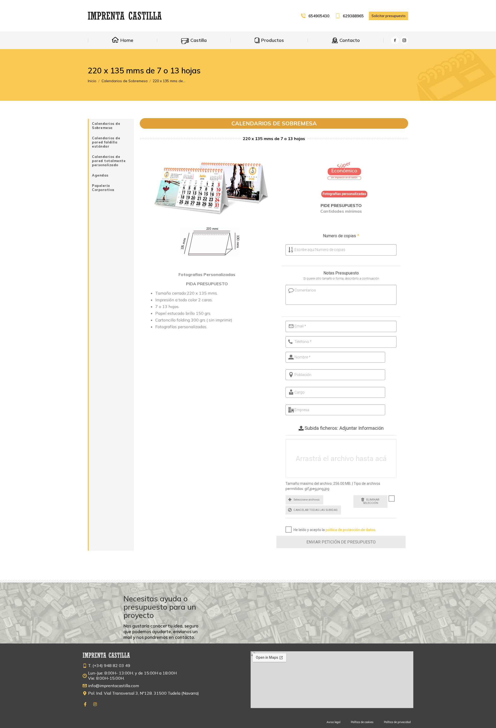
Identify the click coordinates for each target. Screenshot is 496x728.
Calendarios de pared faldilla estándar (106, 142)
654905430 (318, 15)
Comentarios (305, 290)
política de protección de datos (350, 530)
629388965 (353, 15)
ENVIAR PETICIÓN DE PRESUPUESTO (341, 542)
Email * (300, 326)
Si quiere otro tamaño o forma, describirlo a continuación (341, 278)
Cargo (300, 392)
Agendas (100, 175)
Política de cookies (362, 722)
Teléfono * (303, 342)
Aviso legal (333, 722)
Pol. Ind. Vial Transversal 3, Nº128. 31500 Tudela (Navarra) (143, 693)
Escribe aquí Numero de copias (320, 250)
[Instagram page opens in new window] (404, 40)
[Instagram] (95, 704)
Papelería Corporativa (103, 187)
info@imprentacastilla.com (113, 685)
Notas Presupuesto (341, 273)
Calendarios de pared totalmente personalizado (109, 161)
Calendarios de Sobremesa (106, 125)
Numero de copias (341, 235)
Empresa (302, 410)
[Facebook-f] (85, 704)
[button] (304, 499)
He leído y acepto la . (334, 530)
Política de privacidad (397, 722)
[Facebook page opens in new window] (395, 40)
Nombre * (303, 357)
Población (303, 375)
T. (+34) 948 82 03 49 (109, 665)
